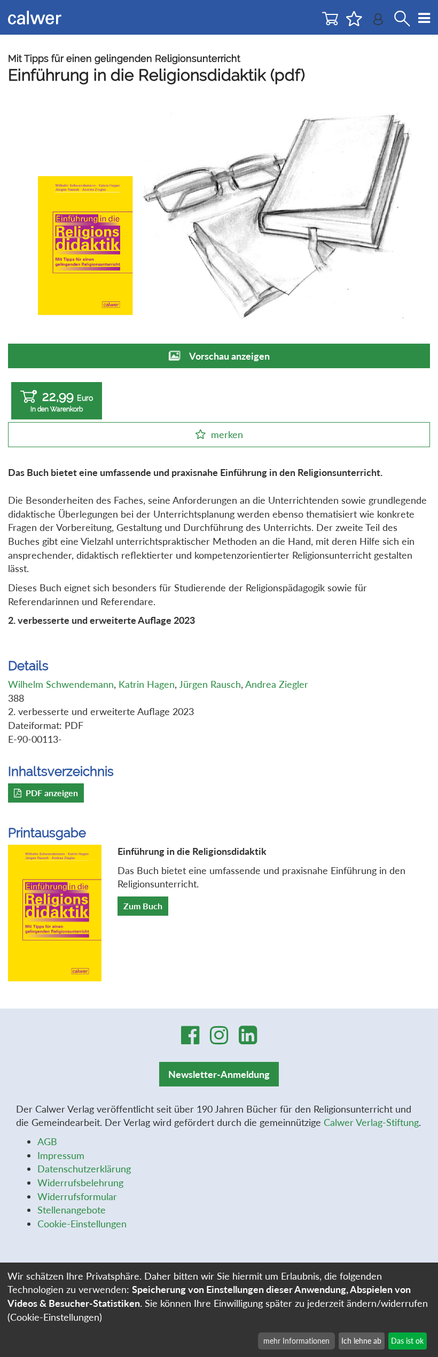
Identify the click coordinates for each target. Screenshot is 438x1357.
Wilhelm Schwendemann (61, 684)
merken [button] (227, 434)
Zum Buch (142, 906)
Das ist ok (407, 1340)
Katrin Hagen (147, 684)
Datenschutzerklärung (84, 1169)
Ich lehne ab (361, 1340)
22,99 (61, 400)
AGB (47, 1141)
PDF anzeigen (52, 793)
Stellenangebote (71, 1210)
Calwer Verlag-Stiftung (371, 1122)
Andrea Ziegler (276, 684)
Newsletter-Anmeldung (219, 1074)
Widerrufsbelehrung (80, 1182)
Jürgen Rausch (210, 684)
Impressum (60, 1155)
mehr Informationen (296, 1340)
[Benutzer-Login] (378, 22)
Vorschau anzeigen (229, 356)
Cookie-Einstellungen (82, 1223)
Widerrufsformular (77, 1196)
